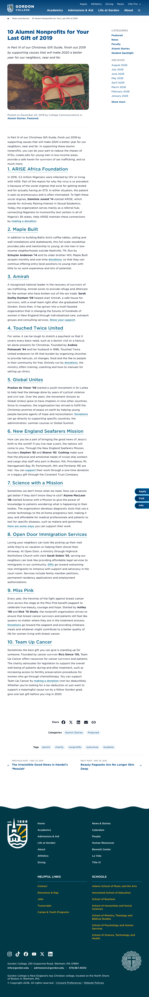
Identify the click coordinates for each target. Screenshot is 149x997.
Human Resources (103, 842)
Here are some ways (20, 526)
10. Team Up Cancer (29, 642)
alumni (46, 747)
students (108, 747)
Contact (42, 886)
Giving (109, 4)
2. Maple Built (22, 229)
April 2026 (117, 82)
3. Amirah (18, 276)
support (30, 470)
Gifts (51, 564)
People (96, 836)
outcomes (92, 747)
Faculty (116, 44)
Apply (83, 4)
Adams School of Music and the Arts (114, 886)
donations (55, 259)
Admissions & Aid (80, 10)
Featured (32, 118)
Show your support (62, 320)
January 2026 (119, 96)
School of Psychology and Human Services (112, 927)
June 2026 (117, 74)
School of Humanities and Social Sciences (112, 907)
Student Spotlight (122, 53)
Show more (118, 102)
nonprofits (75, 747)
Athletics (96, 4)
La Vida (96, 855)
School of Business (103, 899)
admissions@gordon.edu (49, 968)
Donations (81, 414)
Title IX (96, 862)
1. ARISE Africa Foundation (37, 169)
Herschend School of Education (111, 892)
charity (59, 747)
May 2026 (117, 78)
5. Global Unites (25, 379)
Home (41, 823)
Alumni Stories (16, 118)
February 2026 (120, 91)
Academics (55, 10)
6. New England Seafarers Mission (45, 431)
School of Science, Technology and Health (113, 937)
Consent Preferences (68, 983)
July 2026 (117, 69)
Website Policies (94, 983)
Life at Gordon (108, 10)
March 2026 (118, 87)
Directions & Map (48, 892)
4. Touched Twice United (35, 328)
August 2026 (119, 65)
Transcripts (44, 905)
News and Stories (20, 19)
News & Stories (101, 823)
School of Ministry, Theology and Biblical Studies (112, 917)
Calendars (98, 830)
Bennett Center (101, 849)
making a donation (23, 221)
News (120, 4)
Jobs (40, 899)
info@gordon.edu (18, 968)
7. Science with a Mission (35, 483)
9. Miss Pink (20, 590)
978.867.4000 (77, 968)
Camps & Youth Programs (53, 912)
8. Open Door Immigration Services (47, 534)
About (128, 10)
